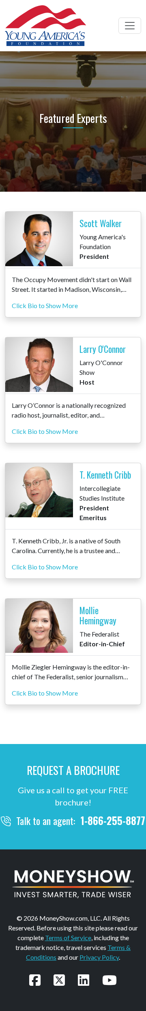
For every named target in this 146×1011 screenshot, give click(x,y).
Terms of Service (68, 937)
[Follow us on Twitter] (59, 980)
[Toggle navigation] (129, 26)
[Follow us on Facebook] (35, 980)
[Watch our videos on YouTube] (109, 980)
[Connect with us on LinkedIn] (83, 980)
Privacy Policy (99, 957)
